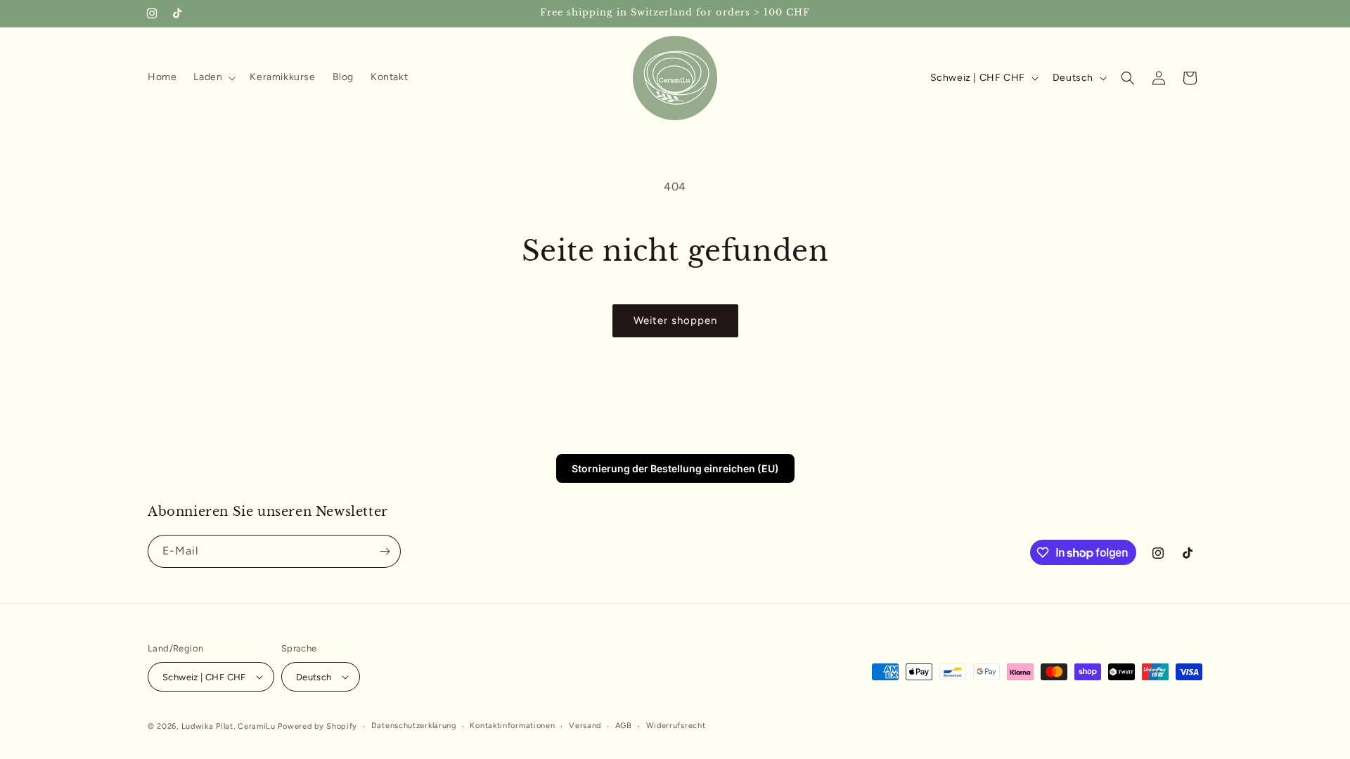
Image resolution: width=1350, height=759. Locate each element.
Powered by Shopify (317, 726)
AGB (623, 725)
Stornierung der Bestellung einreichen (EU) (675, 468)
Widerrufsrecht (676, 725)
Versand (585, 725)
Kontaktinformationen (512, 725)
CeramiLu (257, 726)
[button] (213, 77)
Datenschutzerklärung (413, 725)
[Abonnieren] (384, 551)
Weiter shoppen (675, 320)
